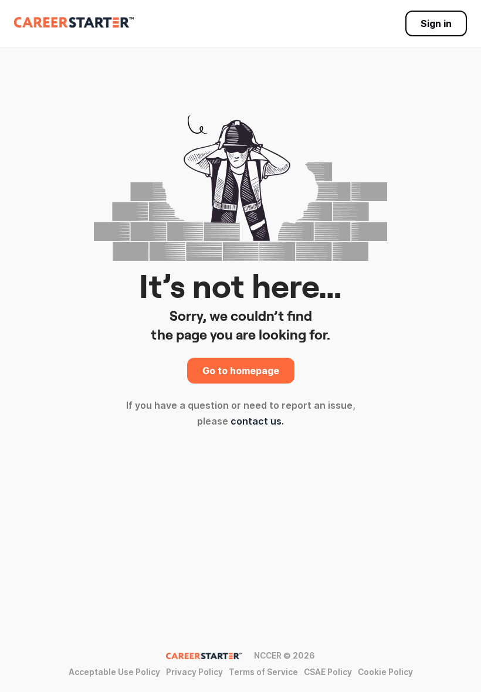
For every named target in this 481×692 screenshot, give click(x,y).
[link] (74, 22)
